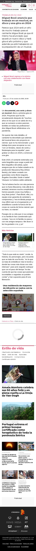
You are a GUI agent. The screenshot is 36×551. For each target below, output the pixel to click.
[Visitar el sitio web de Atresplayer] (13, 531)
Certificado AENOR (9, 359)
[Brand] (9, 5)
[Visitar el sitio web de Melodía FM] (26, 526)
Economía (24, 9)
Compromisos (19, 357)
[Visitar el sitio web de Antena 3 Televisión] (9, 518)
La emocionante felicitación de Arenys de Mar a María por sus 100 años (24, 489)
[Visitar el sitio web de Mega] (18, 522)
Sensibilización (7, 357)
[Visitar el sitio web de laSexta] (18, 518)
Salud (31, 9)
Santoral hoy (18, 1)
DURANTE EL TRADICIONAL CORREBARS (22, 482)
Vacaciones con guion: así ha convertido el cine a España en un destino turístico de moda (25, 460)
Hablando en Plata (7, 321)
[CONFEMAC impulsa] (10, 474)
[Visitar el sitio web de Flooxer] (24, 531)
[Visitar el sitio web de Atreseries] (26, 522)
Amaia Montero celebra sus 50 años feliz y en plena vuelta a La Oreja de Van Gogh (18, 391)
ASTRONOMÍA (6, 453)
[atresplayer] (29, 5)
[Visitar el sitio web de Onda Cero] (9, 526)
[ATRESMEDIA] (18, 512)
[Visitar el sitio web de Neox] (26, 518)
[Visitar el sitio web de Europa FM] (18, 526)
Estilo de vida (13, 349)
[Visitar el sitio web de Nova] (9, 522)
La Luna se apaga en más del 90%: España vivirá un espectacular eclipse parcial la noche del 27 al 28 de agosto (9, 459)
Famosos (7, 316)
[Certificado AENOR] (23, 5)
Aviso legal (5, 543)
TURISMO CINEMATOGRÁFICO (24, 453)
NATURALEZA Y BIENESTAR (10, 422)
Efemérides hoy (9, 1)
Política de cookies (28, 543)
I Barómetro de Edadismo (10, 9)
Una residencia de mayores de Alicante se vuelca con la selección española (17, 288)
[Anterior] (3, 1)
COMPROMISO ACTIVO (8, 481)
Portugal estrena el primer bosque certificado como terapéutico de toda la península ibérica (17, 430)
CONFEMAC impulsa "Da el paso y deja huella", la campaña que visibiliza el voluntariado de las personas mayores (9, 487)
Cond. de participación (14, 546)
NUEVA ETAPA (6, 385)
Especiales (23, 355)
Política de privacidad (16, 543)
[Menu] (34, 5)
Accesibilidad (25, 546)
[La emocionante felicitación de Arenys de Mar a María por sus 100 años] (26, 474)
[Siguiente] (32, 1)
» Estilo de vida (18, 321)
